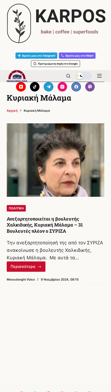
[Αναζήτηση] (68, 76)
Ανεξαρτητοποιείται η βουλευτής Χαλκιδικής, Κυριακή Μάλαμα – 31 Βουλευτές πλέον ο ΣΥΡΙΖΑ (45, 225)
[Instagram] (62, 87)
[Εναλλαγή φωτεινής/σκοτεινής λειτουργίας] (83, 76)
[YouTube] (21, 87)
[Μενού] (99, 76)
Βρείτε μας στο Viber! (79, 55)
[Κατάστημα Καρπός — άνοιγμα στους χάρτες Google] (55, 23)
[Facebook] (76, 87)
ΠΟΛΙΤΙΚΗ (16, 208)
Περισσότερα (28, 268)
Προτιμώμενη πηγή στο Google (58, 63)
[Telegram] (48, 87)
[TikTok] (35, 87)
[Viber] (90, 87)
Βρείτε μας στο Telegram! (38, 55)
